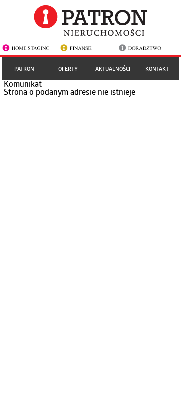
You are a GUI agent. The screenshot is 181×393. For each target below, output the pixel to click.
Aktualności (112, 68)
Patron (24, 68)
